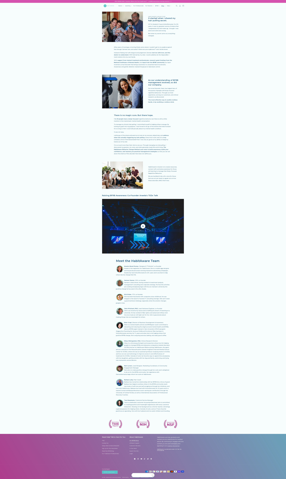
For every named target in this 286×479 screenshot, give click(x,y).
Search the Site (134, 451)
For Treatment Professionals (110, 453)
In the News (133, 448)
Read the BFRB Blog (108, 451)
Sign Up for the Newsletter (110, 448)
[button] (121, 5)
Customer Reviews (135, 445)
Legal (131, 453)
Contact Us (105, 443)
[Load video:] (143, 226)
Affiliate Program (134, 443)
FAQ (103, 440)
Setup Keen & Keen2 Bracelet (110, 445)
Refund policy (125, 477)
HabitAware (108, 477)
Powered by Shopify (116, 477)
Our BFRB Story (134, 440)
